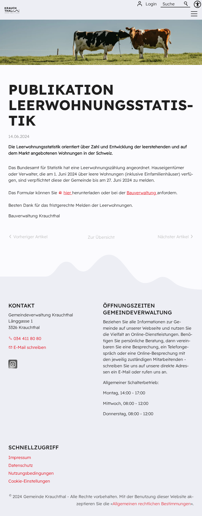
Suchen (186, 4)
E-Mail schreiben (30, 347)
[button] (12, 364)
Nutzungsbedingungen (31, 473)
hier (68, 192)
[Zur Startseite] (12, 12)
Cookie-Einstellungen (29, 481)
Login (151, 3)
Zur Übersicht (101, 237)
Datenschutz (20, 465)
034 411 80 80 (27, 338)
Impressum (19, 457)
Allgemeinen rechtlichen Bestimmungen (152, 503)
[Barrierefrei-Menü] (197, 4)
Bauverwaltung (142, 192)
